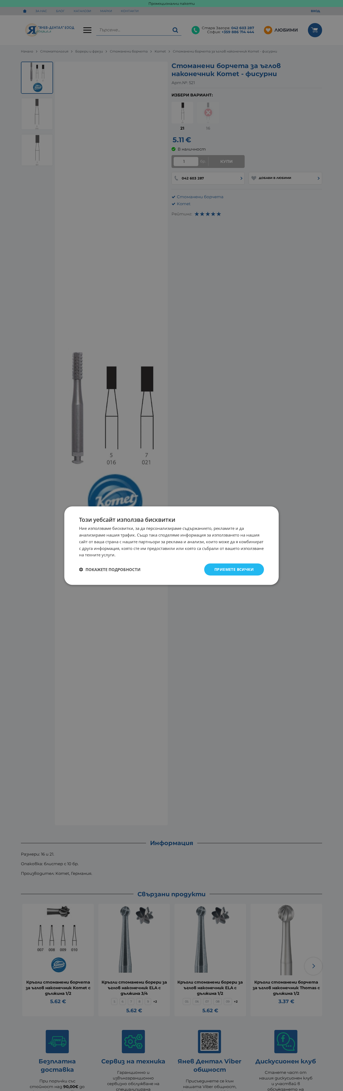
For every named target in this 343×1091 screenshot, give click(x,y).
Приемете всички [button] (234, 569)
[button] (109, 569)
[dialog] (171, 545)
